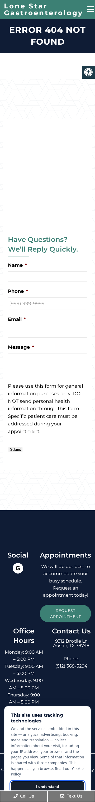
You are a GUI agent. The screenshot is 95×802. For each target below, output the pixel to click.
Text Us (74, 796)
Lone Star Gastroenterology (43, 9)
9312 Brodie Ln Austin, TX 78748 (71, 643)
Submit (15, 449)
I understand (47, 786)
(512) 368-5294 (71, 666)
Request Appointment (65, 613)
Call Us (26, 796)
